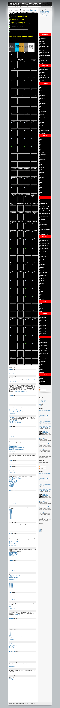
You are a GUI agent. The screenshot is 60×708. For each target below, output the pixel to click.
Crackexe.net (11, 547)
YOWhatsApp (11, 679)
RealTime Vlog (11, 641)
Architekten (27, 10)
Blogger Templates (28, 6)
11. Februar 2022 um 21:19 (12, 599)
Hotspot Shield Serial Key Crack (13, 421)
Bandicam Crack (11, 485)
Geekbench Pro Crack (12, 542)
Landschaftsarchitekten (23, 11)
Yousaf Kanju (11, 618)
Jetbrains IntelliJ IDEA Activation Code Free (21, 391)
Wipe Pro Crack (11, 468)
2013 (40, 405)
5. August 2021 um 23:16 (12, 451)
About (11, 6)
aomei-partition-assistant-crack (13, 553)
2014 (40, 404)
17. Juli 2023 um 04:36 (11, 673)
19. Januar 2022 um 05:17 (12, 570)
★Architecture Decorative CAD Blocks (44, 12)
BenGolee (11, 560)
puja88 (10, 592)
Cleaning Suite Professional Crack (14, 543)
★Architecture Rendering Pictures (44, 17)
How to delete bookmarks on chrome (14, 445)
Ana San (10, 383)
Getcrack (10, 522)
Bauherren (31, 10)
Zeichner (28, 11)
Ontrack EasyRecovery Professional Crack (15, 478)
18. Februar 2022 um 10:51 (12, 608)
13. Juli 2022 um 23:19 (11, 639)
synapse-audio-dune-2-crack (13, 554)
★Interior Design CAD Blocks (43, 19)
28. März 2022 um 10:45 (12, 626)
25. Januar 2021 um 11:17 (12, 402)
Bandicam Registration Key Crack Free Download (16, 410)
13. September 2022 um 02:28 (12, 659)
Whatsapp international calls (13, 446)
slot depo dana (11, 602)
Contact (23, 6)
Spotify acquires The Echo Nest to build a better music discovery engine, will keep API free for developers (45, 444)
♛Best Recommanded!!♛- (45, 10)
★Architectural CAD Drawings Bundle (44, 11)
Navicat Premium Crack (12, 483)
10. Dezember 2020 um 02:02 (12, 381)
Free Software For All (12, 610)
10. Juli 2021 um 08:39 (11, 436)
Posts (40, 389)
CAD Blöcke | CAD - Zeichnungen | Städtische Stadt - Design (20, 9)
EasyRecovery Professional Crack (15, 575)
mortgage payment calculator (24, 378)
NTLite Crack (11, 486)
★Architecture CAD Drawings (43, 15)
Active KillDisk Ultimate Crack (13, 577)
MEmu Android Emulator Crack (13, 541)
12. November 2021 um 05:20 (12, 503)
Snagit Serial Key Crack (12, 417)
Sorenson (10, 376)
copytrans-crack (11, 555)
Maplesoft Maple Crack (12, 470)
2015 (40, 403)
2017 (40, 398)
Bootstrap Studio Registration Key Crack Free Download (17, 406)
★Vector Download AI (42, 20)
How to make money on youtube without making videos (16, 447)
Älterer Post (35, 698)
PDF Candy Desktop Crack (13, 480)
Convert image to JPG (12, 646)
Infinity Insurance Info (12, 581)
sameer (10, 439)
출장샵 (10, 630)
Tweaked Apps (11, 444)
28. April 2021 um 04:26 (12, 413)
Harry (10, 490)
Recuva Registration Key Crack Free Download (15, 409)
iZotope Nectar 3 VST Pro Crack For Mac (15, 422)
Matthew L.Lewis (12, 651)
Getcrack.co (15, 539)
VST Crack (11, 395)
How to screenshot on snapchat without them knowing (16, 449)
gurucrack (10, 514)
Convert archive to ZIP (12, 647)
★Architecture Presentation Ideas (44, 16)
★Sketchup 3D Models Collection (44, 13)
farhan (10, 466)
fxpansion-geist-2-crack (12, 556)
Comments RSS (19, 6)
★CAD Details (41, 18)
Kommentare (41, 468)
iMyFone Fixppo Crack (12, 484)
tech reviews (11, 662)
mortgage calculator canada (31, 379)
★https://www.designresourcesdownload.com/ (45, 22)
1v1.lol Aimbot (11, 643)
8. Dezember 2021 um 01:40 (12, 545)
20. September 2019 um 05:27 (12, 373)
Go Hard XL (11, 583)
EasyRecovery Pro (17, 614)
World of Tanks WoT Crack (13, 481)
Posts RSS (14, 6)
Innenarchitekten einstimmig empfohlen (14, 11)
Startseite (21, 698)
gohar (10, 426)
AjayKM (10, 369)
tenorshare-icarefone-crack (13, 552)
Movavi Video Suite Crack (12, 482)
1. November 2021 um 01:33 (12, 472)
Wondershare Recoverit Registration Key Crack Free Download (17, 411)
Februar (41, 399)
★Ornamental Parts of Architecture (44, 21)
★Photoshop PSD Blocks (43, 14)
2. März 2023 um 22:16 (12, 666)
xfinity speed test (11, 448)
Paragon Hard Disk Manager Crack (14, 477)
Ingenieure (34, 10)
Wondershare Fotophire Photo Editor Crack (15, 469)
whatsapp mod (11, 678)
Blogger (34, 703)
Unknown (10, 453)
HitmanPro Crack (11, 479)
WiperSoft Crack (11, 576)
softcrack (10, 509)
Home (9, 6)
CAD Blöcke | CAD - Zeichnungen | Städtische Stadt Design (25, 3)
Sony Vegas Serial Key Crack (13, 420)
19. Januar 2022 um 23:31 (12, 579)
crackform (11, 405)
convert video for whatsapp (13, 645)
